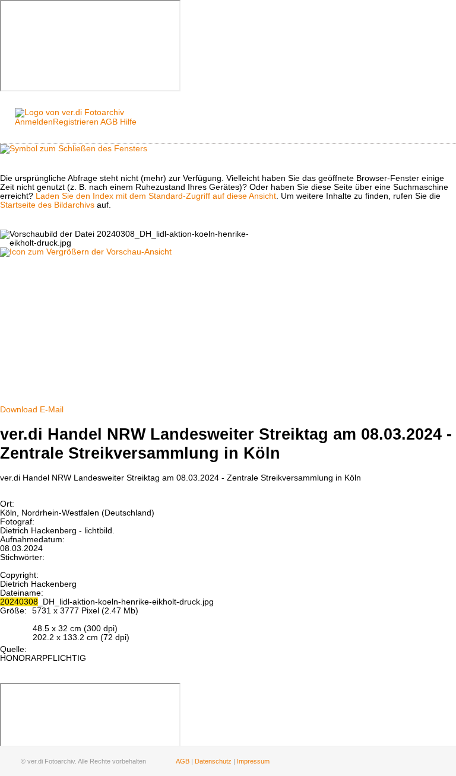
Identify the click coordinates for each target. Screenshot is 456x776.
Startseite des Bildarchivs (47, 205)
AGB (109, 121)
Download (18, 409)
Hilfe (128, 121)
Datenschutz (213, 761)
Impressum (253, 761)
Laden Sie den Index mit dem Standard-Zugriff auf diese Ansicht (156, 196)
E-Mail (52, 409)
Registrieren (76, 121)
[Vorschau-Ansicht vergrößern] (86, 251)
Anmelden (34, 121)
